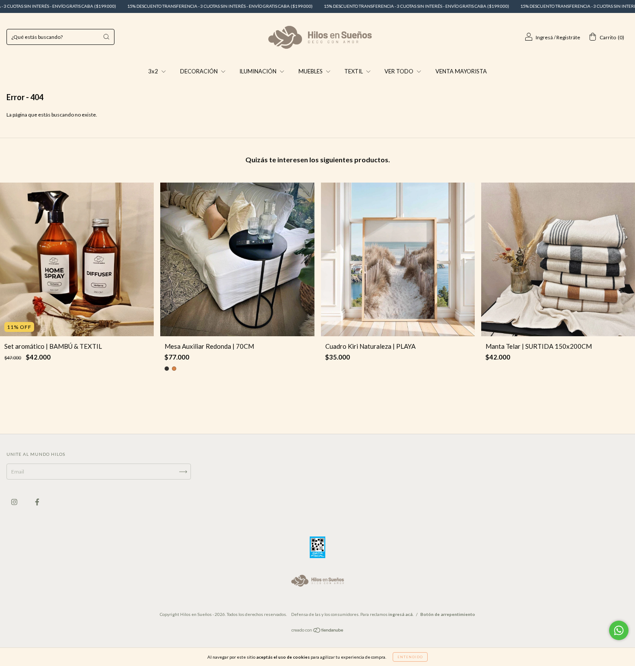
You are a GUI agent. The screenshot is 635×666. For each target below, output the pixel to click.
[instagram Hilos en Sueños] (14, 502)
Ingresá (544, 37)
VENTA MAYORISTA (461, 71)
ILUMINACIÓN (258, 71)
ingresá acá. (400, 614)
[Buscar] (106, 36)
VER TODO (399, 71)
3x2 (153, 71)
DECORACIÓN (199, 71)
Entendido (410, 657)
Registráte (568, 37)
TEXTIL (354, 71)
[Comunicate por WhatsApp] (619, 630)
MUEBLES (311, 71)
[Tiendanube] (318, 631)
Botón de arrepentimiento (447, 614)
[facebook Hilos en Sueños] (37, 502)
